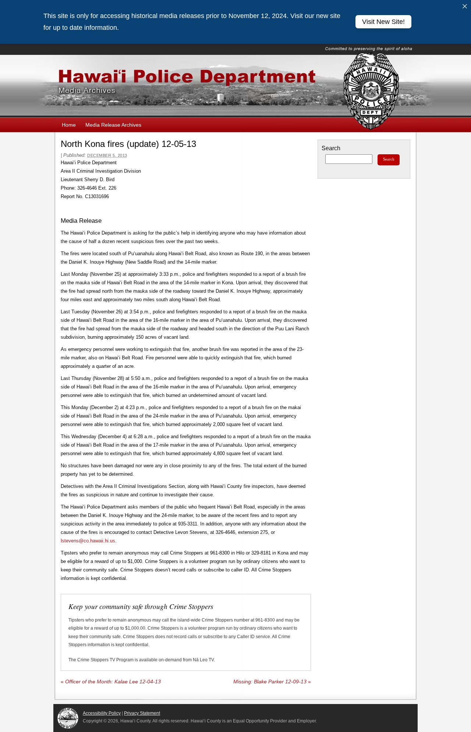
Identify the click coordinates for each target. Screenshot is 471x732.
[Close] (464, 6)
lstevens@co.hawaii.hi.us (88, 540)
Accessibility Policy (102, 713)
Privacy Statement (142, 713)
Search (331, 148)
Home (69, 125)
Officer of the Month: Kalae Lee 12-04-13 (111, 682)
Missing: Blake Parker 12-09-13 (272, 682)
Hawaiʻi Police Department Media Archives (235, 86)
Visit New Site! (383, 21)
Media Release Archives (113, 125)
